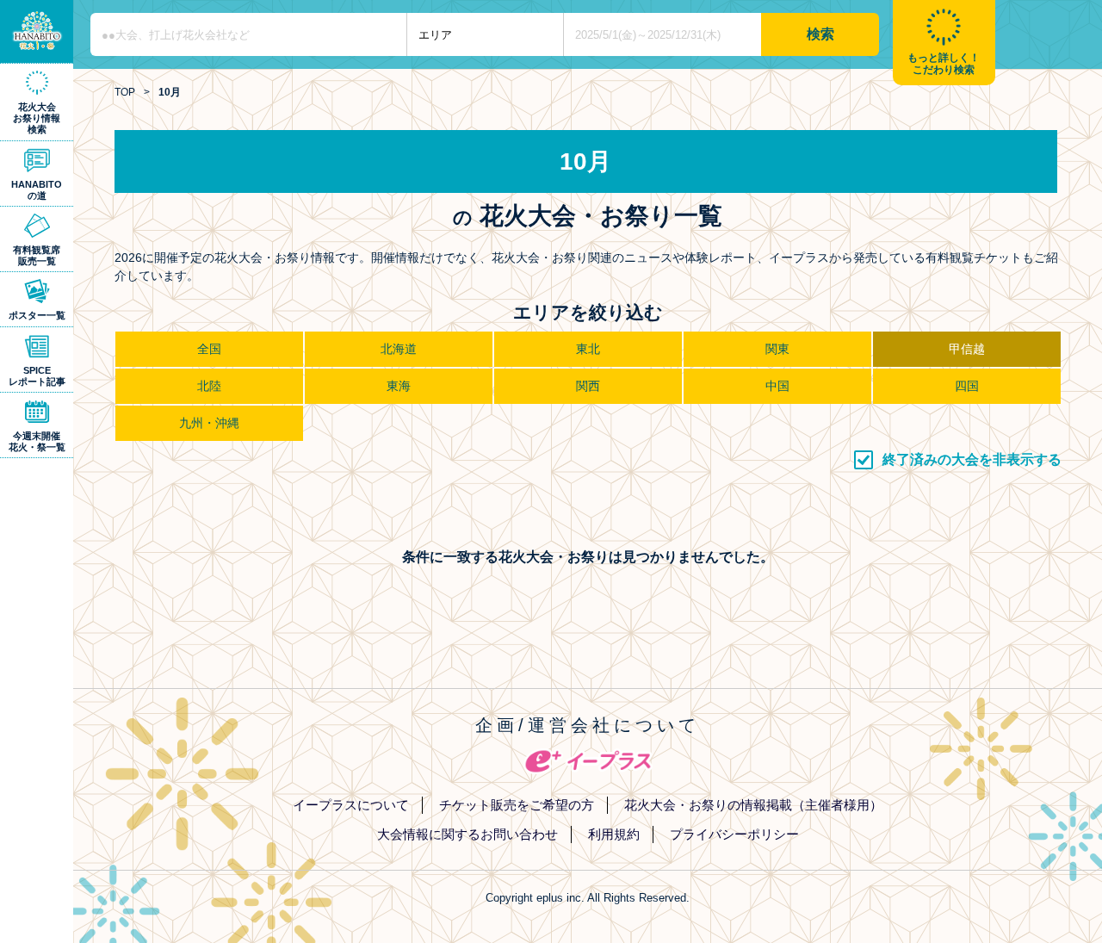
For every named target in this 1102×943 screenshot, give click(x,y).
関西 (588, 386)
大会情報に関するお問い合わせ (467, 834)
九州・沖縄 (209, 423)
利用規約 (614, 834)
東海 (399, 386)
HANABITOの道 (36, 190)
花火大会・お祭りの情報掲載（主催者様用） (753, 804)
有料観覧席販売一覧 (36, 255)
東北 (588, 349)
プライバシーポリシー (734, 834)
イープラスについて (351, 804)
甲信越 (967, 349)
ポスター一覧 (37, 315)
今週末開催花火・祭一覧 (37, 441)
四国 (967, 386)
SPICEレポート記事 (37, 376)
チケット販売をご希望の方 (516, 804)
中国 (777, 386)
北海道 (399, 349)
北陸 (209, 386)
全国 (209, 349)
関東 (777, 349)
